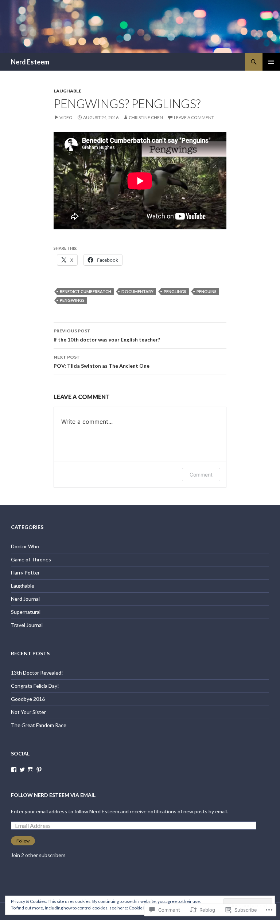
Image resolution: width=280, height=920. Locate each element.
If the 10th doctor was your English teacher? (107, 335)
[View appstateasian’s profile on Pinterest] (39, 770)
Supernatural (25, 612)
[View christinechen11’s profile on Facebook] (14, 770)
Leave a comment (194, 117)
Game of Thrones (31, 559)
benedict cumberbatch (85, 291)
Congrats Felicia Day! (35, 686)
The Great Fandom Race (38, 725)
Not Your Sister (28, 712)
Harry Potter (25, 572)
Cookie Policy (142, 908)
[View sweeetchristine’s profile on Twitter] (22, 770)
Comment (201, 474)
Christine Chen (146, 117)
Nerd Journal (25, 599)
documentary (137, 291)
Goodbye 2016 (28, 699)
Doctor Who (25, 546)
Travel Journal (27, 625)
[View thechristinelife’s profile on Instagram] (31, 770)
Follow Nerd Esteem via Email (53, 795)
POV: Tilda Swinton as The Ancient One (101, 361)
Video (66, 117)
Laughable (67, 91)
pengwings (72, 300)
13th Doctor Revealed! (37, 673)
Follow (23, 841)
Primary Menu (271, 62)
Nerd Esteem (30, 62)
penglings (175, 291)
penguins (207, 291)
